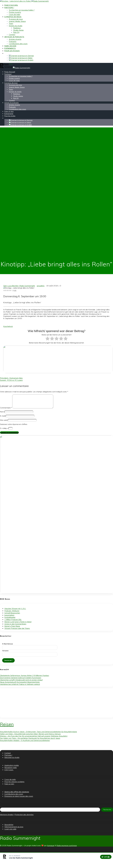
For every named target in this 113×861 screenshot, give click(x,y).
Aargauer (50, 845)
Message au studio (11, 757)
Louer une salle (10, 829)
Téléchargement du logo (13, 827)
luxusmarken (9, 615)
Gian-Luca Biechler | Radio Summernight (19, 286)
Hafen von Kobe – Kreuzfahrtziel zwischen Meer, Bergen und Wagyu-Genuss (30, 734)
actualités (40, 286)
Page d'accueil (11, 5)
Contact (12, 34)
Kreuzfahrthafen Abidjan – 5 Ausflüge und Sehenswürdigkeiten (25, 740)
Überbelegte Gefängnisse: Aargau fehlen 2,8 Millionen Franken (24, 675)
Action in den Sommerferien (15, 624)
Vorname (5, 651)
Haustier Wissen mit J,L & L (15, 608)
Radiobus (17, 28)
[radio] (47, 338)
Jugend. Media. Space (17, 21)
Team (11, 23)
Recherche (107, 809)
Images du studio (15, 26)
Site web (3, 420)
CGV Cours (9, 770)
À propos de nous (12, 17)
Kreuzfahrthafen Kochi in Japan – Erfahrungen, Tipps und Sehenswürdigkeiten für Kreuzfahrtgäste (38, 731)
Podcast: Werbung (11, 611)
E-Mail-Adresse (7, 644)
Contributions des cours (18, 44)
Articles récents (15, 39)
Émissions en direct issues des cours (18, 796)
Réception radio (10, 767)
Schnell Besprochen (12, 613)
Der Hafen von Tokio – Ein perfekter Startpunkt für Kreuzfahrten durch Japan (30, 738)
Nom (2, 412)
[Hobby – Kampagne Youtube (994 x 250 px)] (58, 372)
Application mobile (11, 765)
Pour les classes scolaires (14, 781)
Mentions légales (6, 814)
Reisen (7, 724)
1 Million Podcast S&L (13, 619)
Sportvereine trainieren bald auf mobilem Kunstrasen (20, 678)
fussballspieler (9, 617)
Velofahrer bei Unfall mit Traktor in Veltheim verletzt (20, 684)
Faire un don (10, 46)
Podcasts (12, 41)
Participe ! (9, 8)
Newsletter (8, 824)
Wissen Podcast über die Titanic (17, 628)
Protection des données (24, 814)
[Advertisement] (56, 702)
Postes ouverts (15, 12)
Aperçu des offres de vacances (16, 792)
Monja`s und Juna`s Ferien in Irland (17, 622)
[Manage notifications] (108, 857)
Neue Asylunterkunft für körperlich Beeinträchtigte (20, 682)
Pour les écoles (12, 51)
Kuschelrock (8, 326)
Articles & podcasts (14, 37)
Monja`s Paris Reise (12, 626)
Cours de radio (14, 14)
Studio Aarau (18, 30)
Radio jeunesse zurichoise (66, 845)
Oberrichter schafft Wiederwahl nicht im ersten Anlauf (21, 680)
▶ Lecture (106, 857)
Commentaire (6, 408)
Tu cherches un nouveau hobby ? (21, 10)
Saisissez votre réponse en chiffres (13, 424)
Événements (10, 48)
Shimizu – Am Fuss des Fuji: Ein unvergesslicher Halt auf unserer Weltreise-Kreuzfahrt (33, 736)
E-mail (2, 416)
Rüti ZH (16, 32)
